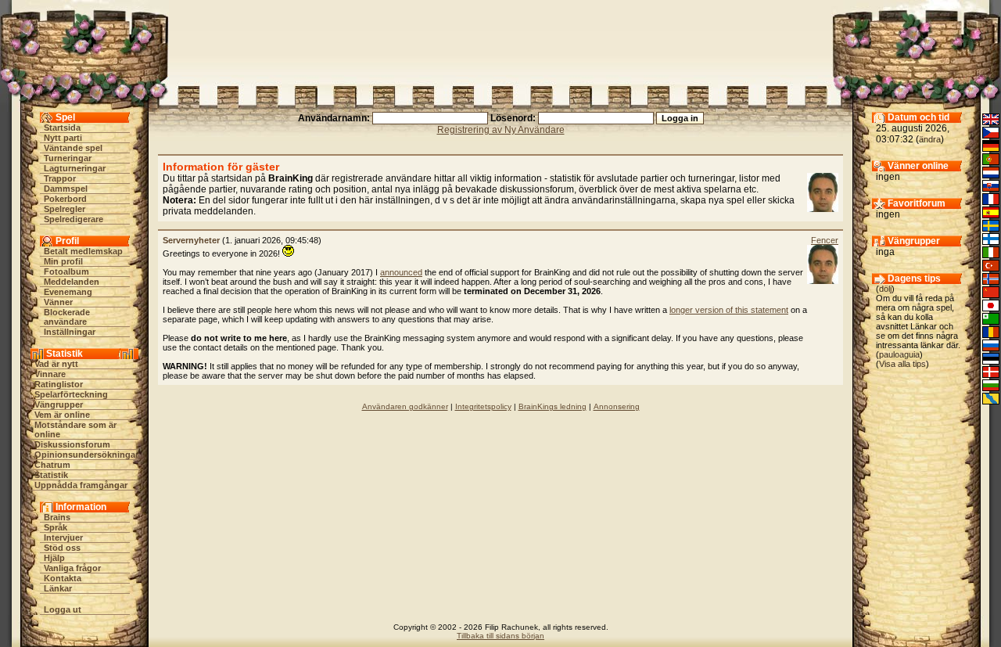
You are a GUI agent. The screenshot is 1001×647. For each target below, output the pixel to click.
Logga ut (62, 609)
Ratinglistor (58, 384)
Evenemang (68, 292)
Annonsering (617, 406)
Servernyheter (191, 240)
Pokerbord (65, 198)
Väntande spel (73, 148)
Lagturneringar (75, 168)
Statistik (51, 475)
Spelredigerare (73, 219)
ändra (930, 139)
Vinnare (50, 374)
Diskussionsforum (72, 444)
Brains (57, 517)
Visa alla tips (902, 363)
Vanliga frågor (72, 568)
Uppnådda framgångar (80, 485)
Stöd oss (62, 547)
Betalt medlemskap (83, 251)
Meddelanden (71, 281)
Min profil (63, 261)
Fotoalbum (66, 271)
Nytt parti (63, 137)
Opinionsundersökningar (86, 454)
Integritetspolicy (483, 406)
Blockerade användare (67, 316)
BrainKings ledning (552, 406)
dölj (885, 288)
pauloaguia (899, 354)
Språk (55, 527)
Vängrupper (58, 404)
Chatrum (52, 464)
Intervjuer (63, 537)
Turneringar (67, 158)
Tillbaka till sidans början (500, 635)
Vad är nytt (56, 363)
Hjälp (54, 558)
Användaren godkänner (405, 406)
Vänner (58, 302)
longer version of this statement (728, 310)
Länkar (58, 588)
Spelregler (64, 209)
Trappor (60, 178)
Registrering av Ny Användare (501, 129)
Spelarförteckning (71, 394)
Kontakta (62, 578)
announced (401, 272)
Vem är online (62, 414)
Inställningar (69, 331)
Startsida (62, 127)
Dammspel (66, 188)
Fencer (824, 240)
